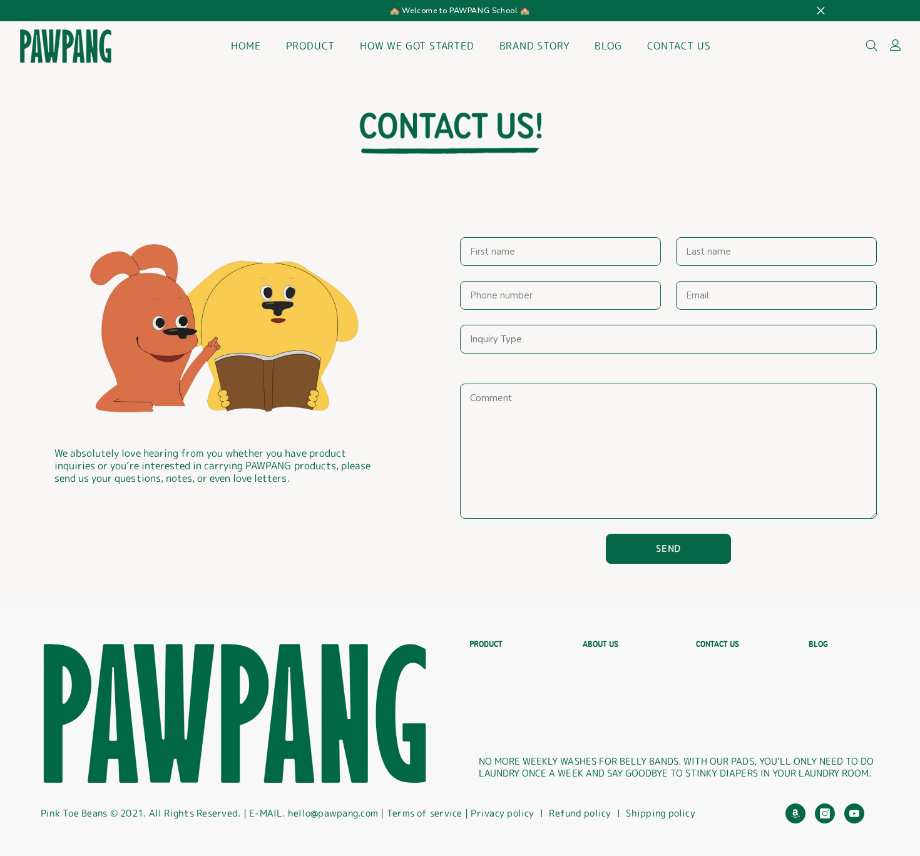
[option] (460, 10)
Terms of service (426, 813)
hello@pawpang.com (333, 813)
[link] (451, 133)
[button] (668, 549)
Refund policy (580, 813)
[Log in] (895, 45)
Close (820, 11)
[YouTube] (854, 813)
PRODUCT (486, 644)
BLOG (818, 644)
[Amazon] (795, 813)
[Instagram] (825, 813)
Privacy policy (502, 813)
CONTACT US (717, 644)
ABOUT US (600, 644)
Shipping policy (660, 813)
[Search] (871, 45)
